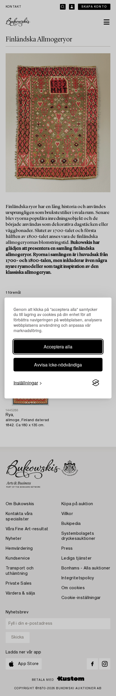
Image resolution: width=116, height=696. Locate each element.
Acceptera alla (58, 346)
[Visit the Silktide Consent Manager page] (95, 383)
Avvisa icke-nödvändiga (58, 364)
